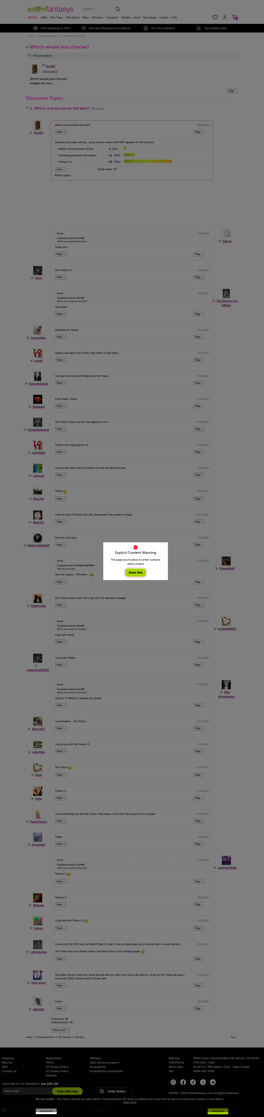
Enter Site (135, 572)
